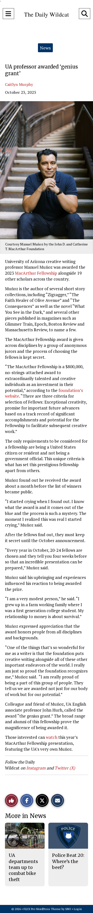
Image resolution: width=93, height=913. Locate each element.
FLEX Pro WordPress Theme (42, 909)
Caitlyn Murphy (19, 84)
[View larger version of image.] (46, 170)
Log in (78, 909)
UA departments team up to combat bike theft (23, 867)
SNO (68, 909)
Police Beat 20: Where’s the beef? (68, 861)
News (45, 48)
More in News (25, 816)
